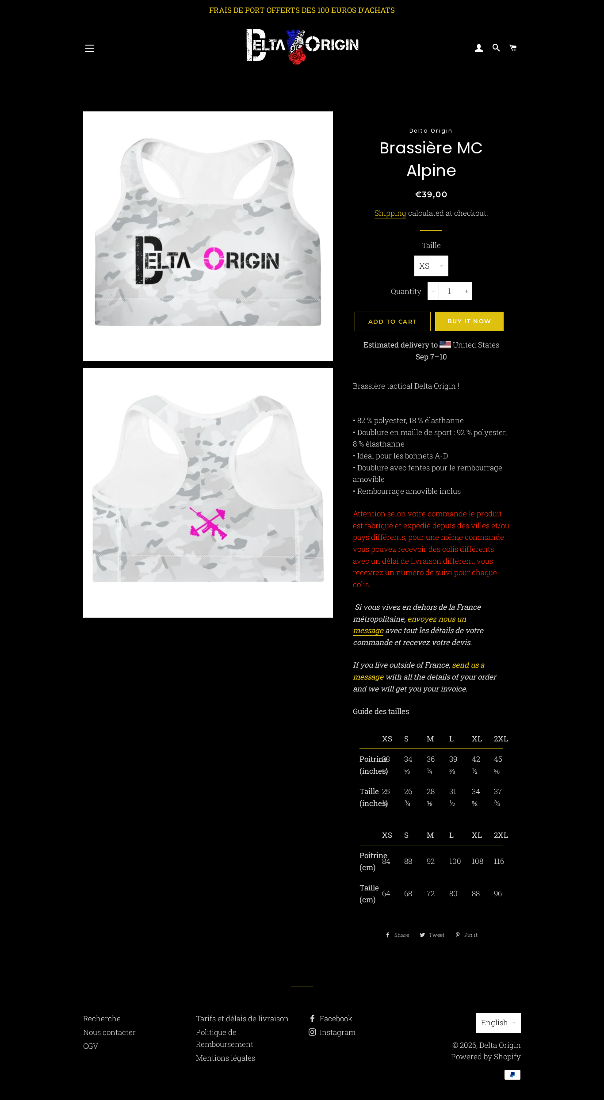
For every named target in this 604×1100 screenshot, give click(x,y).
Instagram (337, 1032)
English (494, 1022)
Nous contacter (109, 1032)
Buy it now (469, 321)
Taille (431, 245)
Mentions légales (225, 1058)
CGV (90, 1046)
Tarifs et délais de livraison (242, 1018)
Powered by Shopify (486, 1056)
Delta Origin (500, 1045)
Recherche (102, 1018)
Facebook (335, 1018)
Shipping (390, 213)
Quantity (406, 291)
